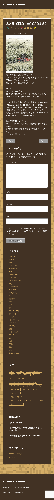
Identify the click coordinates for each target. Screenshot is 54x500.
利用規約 (6, 487)
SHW (10, 272)
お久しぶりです (15, 422)
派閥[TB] (12, 314)
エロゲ (39, 386)
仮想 (10, 284)
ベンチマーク (14, 393)
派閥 (10, 308)
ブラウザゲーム (14, 326)
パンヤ (11, 350)
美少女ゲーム (13, 287)
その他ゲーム (13, 274)
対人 (10, 262)
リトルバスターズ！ (17, 397)
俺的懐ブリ (13, 299)
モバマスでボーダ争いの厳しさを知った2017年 (26, 429)
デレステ (26, 389)
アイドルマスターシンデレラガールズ (23, 382)
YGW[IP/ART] (14, 311)
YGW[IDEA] (28, 28)
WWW (10, 296)
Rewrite (36, 375)
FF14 (12, 375)
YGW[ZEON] (13, 293)
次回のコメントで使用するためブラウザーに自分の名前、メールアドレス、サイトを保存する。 (28, 231)
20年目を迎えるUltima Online (25, 436)
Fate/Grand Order (34, 371)
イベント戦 (13, 278)
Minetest (12, 457)
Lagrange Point (15, 4)
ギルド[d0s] (13, 323)
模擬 (10, 302)
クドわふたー (14, 389)
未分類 (11, 317)
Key (19, 375)
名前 (8, 192)
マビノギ (12, 256)
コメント (11, 162)
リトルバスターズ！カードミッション (23, 400)
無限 (10, 329)
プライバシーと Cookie (20, 487)
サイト (9, 216)
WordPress (19, 493)
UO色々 (11, 344)
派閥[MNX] (13, 290)
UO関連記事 (13, 269)
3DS (11, 371)
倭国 (10, 341)
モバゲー (26, 393)
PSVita (26, 375)
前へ (11, 141)
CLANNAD (20, 371)
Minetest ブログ (15, 454)
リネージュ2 (13, 332)
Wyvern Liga (14, 353)
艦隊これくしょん (16, 404)
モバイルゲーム (14, 320)
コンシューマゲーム (16, 281)
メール (9, 204)
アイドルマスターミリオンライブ (21, 386)
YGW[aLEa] (13, 260)
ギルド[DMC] (13, 265)
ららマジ (21, 379)
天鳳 (10, 305)
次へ (43, 141)
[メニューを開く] (49, 4)
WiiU (12, 379)
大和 (10, 338)
